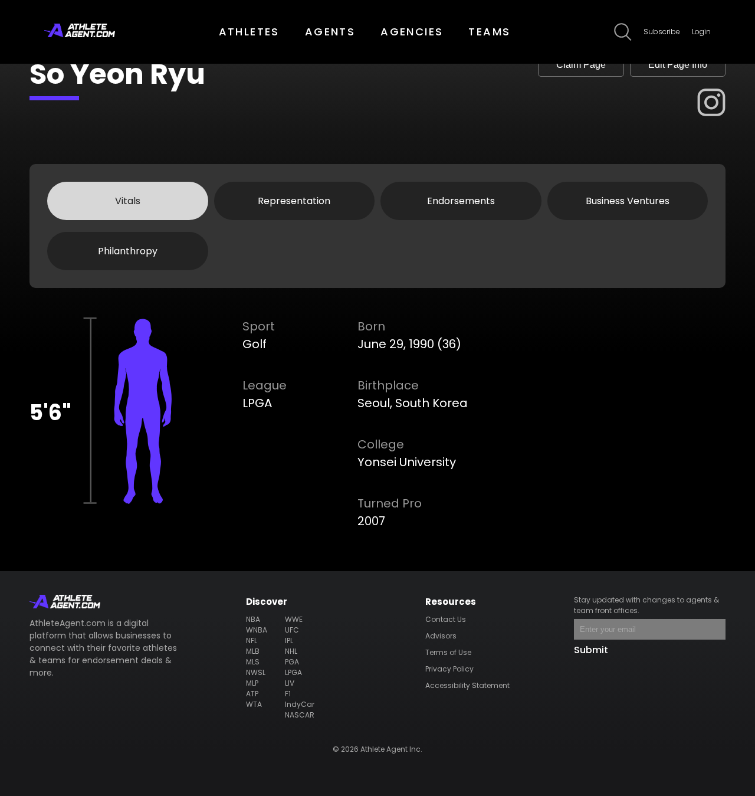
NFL (251, 641)
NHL (291, 651)
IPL (289, 641)
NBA (253, 619)
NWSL (255, 672)
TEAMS (489, 31)
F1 (288, 694)
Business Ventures (627, 201)
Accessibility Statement (467, 685)
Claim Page (581, 65)
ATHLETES (249, 31)
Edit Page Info (677, 65)
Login (701, 32)
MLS (253, 662)
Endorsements (461, 201)
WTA (254, 704)
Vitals (127, 201)
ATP (252, 694)
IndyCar (299, 704)
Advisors (441, 636)
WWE (294, 619)
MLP (252, 683)
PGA (292, 662)
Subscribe (662, 32)
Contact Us (445, 619)
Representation (294, 201)
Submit (591, 650)
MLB (253, 651)
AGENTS (330, 31)
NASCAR (299, 715)
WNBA (256, 630)
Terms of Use (448, 652)
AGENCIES (411, 31)
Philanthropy (127, 251)
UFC (292, 630)
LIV (289, 683)
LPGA (293, 672)
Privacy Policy (449, 669)
